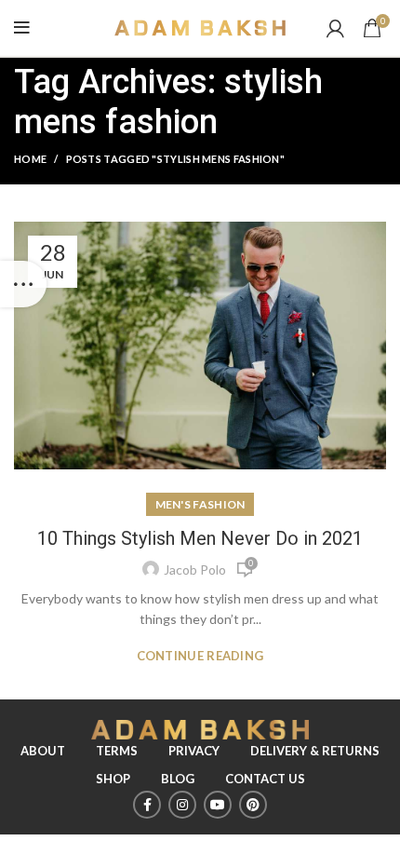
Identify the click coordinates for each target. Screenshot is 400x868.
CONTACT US (265, 778)
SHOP (113, 778)
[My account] (335, 28)
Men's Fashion (200, 504)
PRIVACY (194, 750)
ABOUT (42, 750)
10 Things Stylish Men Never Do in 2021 (200, 538)
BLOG (177, 778)
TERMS (117, 750)
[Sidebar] (23, 284)
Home (30, 159)
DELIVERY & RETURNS (315, 750)
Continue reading (200, 656)
